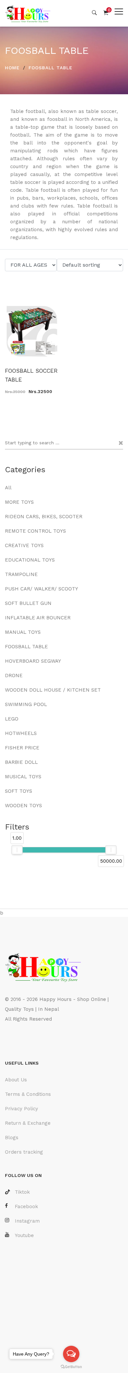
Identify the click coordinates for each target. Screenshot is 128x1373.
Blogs (11, 1137)
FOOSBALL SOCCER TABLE (31, 375)
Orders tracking (24, 1152)
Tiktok (22, 1192)
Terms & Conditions (28, 1094)
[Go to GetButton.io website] (71, 1366)
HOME (12, 67)
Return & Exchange (28, 1123)
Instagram (27, 1221)
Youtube (24, 1235)
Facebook (26, 1206)
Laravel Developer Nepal (35, 1039)
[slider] (17, 849)
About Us (16, 1080)
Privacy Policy (21, 1109)
